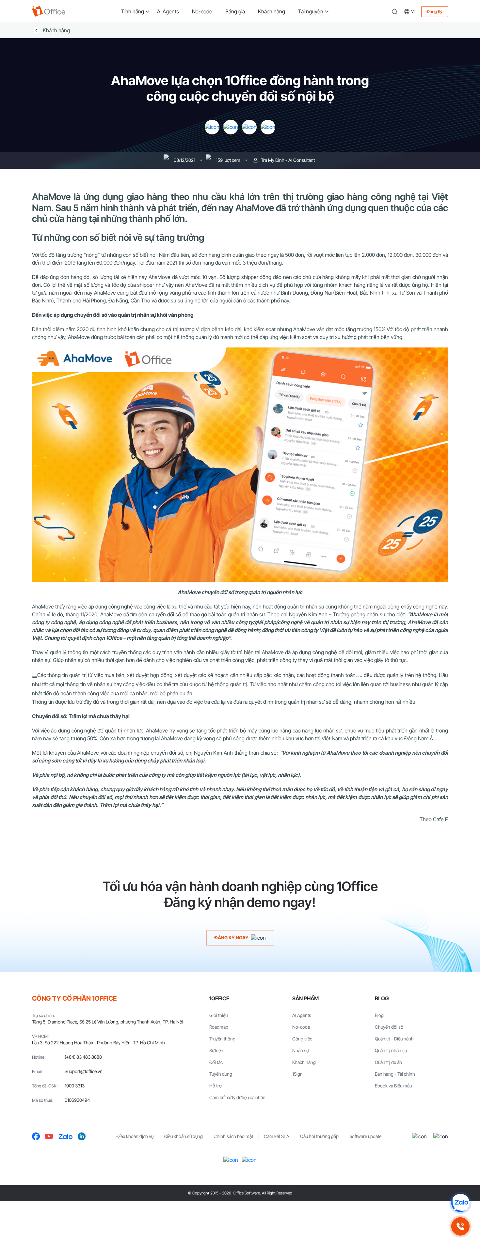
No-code (202, 11)
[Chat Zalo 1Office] (460, 1203)
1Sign (297, 1074)
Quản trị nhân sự (391, 1050)
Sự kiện (216, 1050)
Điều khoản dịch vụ (135, 1136)
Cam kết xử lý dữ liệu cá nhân (237, 1097)
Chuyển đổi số (389, 1027)
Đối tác (216, 1062)
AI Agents (168, 11)
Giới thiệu (218, 1015)
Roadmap (218, 1027)
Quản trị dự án (388, 1062)
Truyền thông (222, 1038)
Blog (379, 1015)
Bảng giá (235, 11)
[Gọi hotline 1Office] (460, 1226)
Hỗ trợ (215, 1085)
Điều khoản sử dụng (183, 1136)
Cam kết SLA (276, 1136)
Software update (365, 1136)
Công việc (302, 1038)
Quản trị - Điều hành (394, 1038)
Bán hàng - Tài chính (395, 1074)
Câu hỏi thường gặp (319, 1136)
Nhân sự (300, 1050)
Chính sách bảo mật (233, 1136)
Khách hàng (271, 11)
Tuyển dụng (220, 1074)
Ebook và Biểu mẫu (393, 1085)
